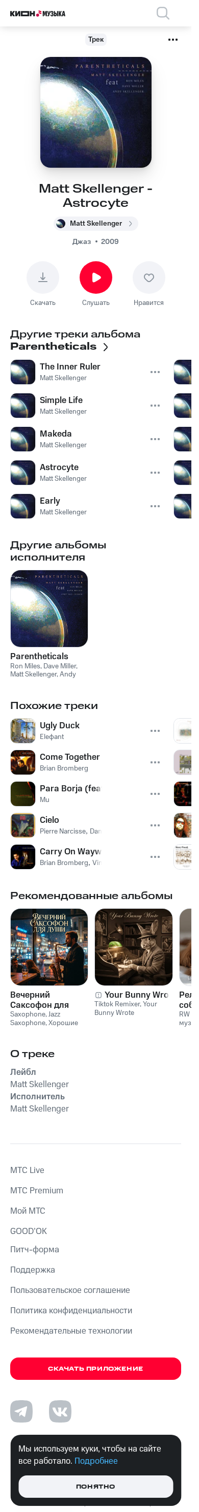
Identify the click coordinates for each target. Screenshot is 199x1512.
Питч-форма (34, 1250)
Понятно (95, 1487)
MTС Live (27, 1170)
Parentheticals (39, 657)
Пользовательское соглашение (70, 1290)
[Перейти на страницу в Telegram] (21, 1411)
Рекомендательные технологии (71, 1331)
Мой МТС (27, 1211)
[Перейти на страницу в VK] (60, 1411)
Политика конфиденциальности (71, 1311)
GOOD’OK (28, 1231)
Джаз (81, 242)
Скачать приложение (95, 1369)
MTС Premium (36, 1191)
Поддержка (32, 1270)
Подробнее (96, 1461)
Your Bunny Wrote (141, 995)
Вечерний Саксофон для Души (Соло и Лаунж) (39, 1000)
